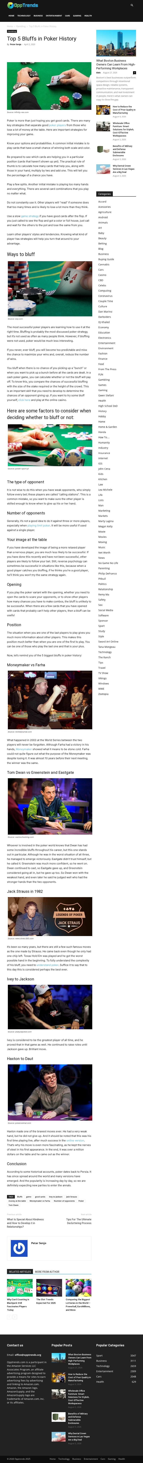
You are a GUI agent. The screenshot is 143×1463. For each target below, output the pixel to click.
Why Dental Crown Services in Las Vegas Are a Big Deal (123, 169)
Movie (101, 531)
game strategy (30, 216)
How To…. (104, 437)
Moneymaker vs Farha (40, 1201)
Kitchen (102, 479)
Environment (105, 348)
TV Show (103, 673)
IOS (100, 463)
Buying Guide (106, 259)
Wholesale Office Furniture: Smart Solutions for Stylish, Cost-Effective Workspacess (123, 129)
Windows (103, 683)
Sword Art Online (108, 641)
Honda (102, 432)
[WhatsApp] (34, 52)
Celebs (102, 285)
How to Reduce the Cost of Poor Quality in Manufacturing (124, 109)
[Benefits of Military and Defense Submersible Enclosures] (103, 149)
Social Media (105, 610)
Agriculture (104, 212)
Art (100, 227)
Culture (102, 306)
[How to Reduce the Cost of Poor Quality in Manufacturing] (103, 110)
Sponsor (103, 620)
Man (101, 505)
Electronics (104, 337)
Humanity (104, 442)
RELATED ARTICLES (20, 1271)
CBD (100, 280)
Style (101, 636)
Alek (98, 72)
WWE (101, 688)
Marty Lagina (106, 521)
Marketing (104, 510)
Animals (103, 222)
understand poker (47, 965)
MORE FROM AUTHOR (47, 1271)
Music (101, 547)
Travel (102, 667)
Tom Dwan (13, 1205)
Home (11, 15)
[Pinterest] (26, 52)
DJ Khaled (104, 322)
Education (104, 332)
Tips (100, 662)
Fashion (102, 353)
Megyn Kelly (105, 526)
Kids (100, 474)
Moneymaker (24, 749)
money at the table (17, 1201)
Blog (100, 248)
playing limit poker (39, 525)
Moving (102, 542)
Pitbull (102, 578)
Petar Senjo (15, 44)
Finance (102, 358)
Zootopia (103, 694)
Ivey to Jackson (55, 1196)
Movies (102, 536)
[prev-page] (9, 1317)
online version (75, 1140)
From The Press (107, 369)
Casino (102, 275)
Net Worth (104, 552)
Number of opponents (64, 1201)
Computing (104, 290)
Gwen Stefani (106, 395)
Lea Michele (105, 489)
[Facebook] (10, 52)
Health (88, 15)
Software (103, 615)
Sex (100, 605)
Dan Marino (105, 311)
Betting (102, 243)
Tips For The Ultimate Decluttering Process (78, 1221)
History (102, 411)
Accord (102, 201)
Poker (81, 1201)
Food (101, 364)
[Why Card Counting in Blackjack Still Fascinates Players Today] (20, 1288)
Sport (101, 626)
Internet (103, 458)
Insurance (104, 453)
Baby (101, 233)
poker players (57, 125)
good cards (40, 1196)
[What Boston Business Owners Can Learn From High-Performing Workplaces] (116, 43)
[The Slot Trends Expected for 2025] (49, 1288)
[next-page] (15, 1317)
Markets (103, 516)
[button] (132, 5)
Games (102, 385)
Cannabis (103, 264)
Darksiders (104, 316)
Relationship (105, 589)
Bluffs (19, 1196)
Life (100, 495)
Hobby (102, 416)
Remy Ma (103, 594)
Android (103, 217)
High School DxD (108, 406)
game (28, 1196)
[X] (18, 52)
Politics (102, 584)
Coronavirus (105, 296)
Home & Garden (107, 426)
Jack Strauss (71, 1196)
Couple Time (105, 301)
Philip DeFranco (107, 573)
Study (101, 631)
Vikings (102, 678)
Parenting (104, 568)
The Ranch (104, 657)
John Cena (104, 468)
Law (100, 484)
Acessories (104, 206)
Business (38, 15)
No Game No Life (108, 563)
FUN (100, 374)
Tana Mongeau (106, 646)
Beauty (102, 238)
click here (24, 400)
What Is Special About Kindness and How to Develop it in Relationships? (25, 1223)
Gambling (21, 26)
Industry (103, 447)
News (101, 557)
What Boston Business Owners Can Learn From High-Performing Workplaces (116, 64)
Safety (102, 599)
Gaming (77, 15)
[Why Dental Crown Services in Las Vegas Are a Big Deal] (103, 169)
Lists (101, 500)
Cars (67, 15)
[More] (42, 52)
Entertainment (54, 15)
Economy (103, 327)
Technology (24, 15)
